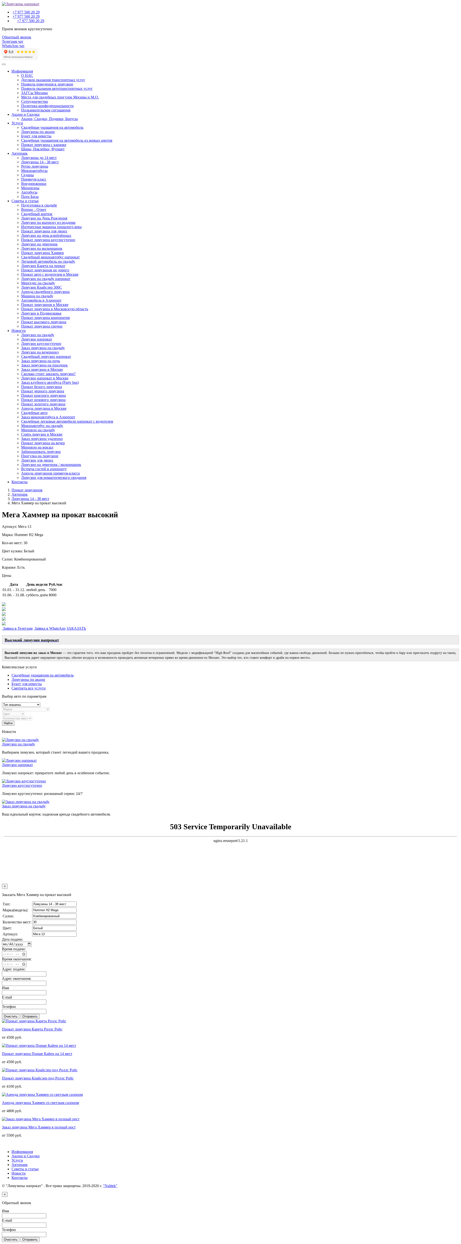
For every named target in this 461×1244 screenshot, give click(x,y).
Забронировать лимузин (41, 452)
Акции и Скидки (26, 114)
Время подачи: (14, 949)
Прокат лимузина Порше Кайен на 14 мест (37, 1054)
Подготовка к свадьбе (39, 205)
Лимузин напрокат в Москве (44, 378)
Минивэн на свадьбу (38, 430)
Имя (5, 988)
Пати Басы (30, 197)
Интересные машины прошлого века (51, 227)
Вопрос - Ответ (33, 209)
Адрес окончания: (16, 978)
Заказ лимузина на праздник (44, 365)
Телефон (9, 1007)
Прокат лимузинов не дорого (45, 270)
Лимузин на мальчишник (41, 248)
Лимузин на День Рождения (44, 218)
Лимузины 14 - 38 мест (40, 162)
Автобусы (29, 192)
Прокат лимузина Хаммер (42, 253)
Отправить (30, 1016)
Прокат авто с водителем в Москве (50, 274)
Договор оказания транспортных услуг (53, 80)
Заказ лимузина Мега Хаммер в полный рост (39, 1127)
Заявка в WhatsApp (50, 628)
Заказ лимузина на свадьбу (43, 348)
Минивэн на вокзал (37, 447)
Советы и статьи (25, 201)
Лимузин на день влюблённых (46, 235)
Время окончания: (16, 959)
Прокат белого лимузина (41, 387)
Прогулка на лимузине (39, 456)
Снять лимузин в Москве (41, 434)
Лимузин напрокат (36, 339)
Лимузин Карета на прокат (43, 266)
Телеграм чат (12, 41)
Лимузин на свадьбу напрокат (45, 279)
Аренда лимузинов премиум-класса (50, 473)
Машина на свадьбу (37, 296)
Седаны (27, 175)
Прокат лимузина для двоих (44, 231)
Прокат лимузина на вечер (43, 443)
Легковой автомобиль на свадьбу (48, 261)
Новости (19, 331)
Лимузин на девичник (39, 244)
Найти (8, 723)
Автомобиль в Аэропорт (41, 300)
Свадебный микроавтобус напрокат (50, 257)
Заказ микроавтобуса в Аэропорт (48, 417)
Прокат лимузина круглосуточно (48, 240)
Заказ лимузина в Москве (42, 369)
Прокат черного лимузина (42, 391)
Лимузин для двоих (37, 460)
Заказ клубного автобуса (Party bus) (50, 382)
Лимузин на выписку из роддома (48, 222)
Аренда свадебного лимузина (45, 292)
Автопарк (20, 153)
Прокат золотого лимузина (43, 404)
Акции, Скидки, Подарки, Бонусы (49, 119)
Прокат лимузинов (27, 490)
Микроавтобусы (34, 171)
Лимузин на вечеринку (40, 352)
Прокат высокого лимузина (43, 322)
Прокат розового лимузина (43, 400)
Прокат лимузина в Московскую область (54, 309)
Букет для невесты (36, 136)
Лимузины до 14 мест (39, 158)
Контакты (20, 482)
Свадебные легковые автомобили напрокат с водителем (67, 421)
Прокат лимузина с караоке (43, 145)
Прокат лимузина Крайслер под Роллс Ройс (38, 1078)
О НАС (27, 75)
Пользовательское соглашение (46, 110)
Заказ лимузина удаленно (42, 439)
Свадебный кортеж (36, 214)
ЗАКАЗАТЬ (76, 628)
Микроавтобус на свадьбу (42, 426)
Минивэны (30, 188)
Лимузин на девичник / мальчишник (51, 465)
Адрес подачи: (13, 969)
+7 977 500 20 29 (26, 12)
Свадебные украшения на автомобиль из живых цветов (66, 140)
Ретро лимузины (34, 166)
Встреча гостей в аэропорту (44, 469)
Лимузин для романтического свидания (53, 478)
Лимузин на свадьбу (37, 335)
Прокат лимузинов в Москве (44, 305)
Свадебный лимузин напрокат (46, 356)
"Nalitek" (110, 1186)
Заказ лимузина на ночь (40, 361)
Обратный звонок (16, 37)
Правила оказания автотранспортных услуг (57, 88)
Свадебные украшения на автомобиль (52, 127)
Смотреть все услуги (29, 688)
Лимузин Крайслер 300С (41, 287)
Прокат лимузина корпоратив (45, 318)
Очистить (11, 1016)
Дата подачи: (12, 939)
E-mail (7, 997)
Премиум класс (33, 179)
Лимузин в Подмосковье (41, 313)
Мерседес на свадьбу (38, 283)
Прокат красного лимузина (43, 395)
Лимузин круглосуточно (41, 343)
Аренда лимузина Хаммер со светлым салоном (40, 1103)
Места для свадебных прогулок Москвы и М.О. (60, 97)
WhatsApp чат (13, 46)
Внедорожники (33, 184)
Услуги (17, 123)
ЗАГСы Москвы (34, 93)
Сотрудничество (34, 101)
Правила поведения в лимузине (47, 84)
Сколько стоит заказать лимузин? (48, 374)
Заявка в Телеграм (17, 628)
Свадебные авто (34, 413)
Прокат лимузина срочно (41, 326)
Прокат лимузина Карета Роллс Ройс (32, 1029)
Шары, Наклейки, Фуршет (43, 149)
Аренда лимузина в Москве (44, 408)
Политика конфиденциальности (47, 106)
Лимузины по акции (38, 132)
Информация (22, 71)
